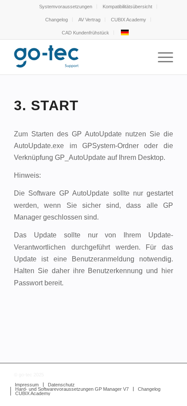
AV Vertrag (89, 19)
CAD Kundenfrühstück (85, 32)
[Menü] (161, 57)
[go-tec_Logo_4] (77, 57)
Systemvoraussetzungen (65, 6)
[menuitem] (66, 6)
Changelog (56, 19)
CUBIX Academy (128, 19)
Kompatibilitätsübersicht (127, 6)
